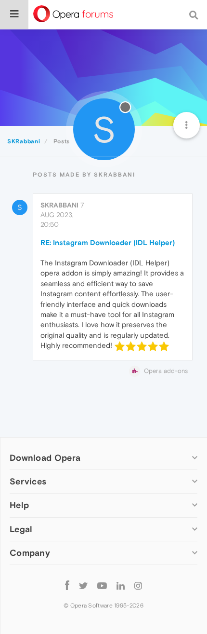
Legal (21, 529)
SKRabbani (59, 205)
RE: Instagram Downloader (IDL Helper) (107, 242)
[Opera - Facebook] (67, 585)
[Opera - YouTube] (102, 585)
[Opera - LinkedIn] (120, 585)
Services (28, 481)
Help (19, 505)
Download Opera (45, 458)
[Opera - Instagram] (138, 585)
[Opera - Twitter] (83, 585)
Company (30, 553)
